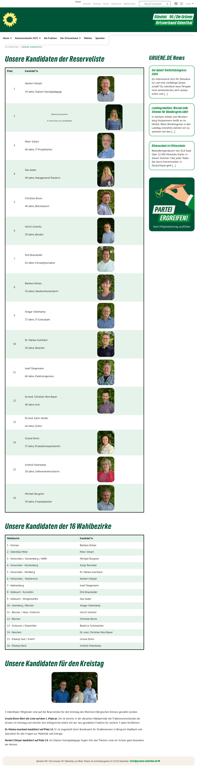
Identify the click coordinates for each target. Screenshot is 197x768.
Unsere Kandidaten (32, 47)
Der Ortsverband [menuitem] (69, 38)
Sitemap (97, 3)
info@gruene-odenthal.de (143, 761)
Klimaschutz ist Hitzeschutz (168, 146)
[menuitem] (87, 3)
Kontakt (87, 3)
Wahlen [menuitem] (88, 38)
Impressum (116, 3)
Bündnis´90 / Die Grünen (173, 16)
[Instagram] (182, 3)
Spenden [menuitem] (100, 38)
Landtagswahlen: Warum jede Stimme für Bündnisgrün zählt (170, 110)
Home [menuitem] (78, 1)
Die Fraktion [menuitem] (50, 38)
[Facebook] (176, 3)
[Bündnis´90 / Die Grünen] (9, 19)
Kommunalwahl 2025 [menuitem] (26, 38)
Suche (106, 3)
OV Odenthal (12, 47)
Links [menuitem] (188, 3)
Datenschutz (129, 3)
